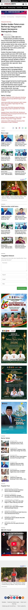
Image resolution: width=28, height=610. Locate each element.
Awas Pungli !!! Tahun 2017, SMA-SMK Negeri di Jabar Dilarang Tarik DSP (14, 501)
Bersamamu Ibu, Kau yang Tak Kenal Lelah (14, 523)
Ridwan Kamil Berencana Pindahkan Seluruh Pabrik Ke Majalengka (14, 490)
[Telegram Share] (22, 128)
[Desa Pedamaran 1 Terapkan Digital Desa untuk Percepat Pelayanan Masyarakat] (5, 472)
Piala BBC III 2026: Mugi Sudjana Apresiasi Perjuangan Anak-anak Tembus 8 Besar (18, 457)
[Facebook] (5, 597)
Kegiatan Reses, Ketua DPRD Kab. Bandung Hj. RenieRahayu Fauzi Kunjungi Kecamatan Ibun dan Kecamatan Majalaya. (14, 114)
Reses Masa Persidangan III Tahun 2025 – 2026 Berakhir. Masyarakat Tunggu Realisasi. (13, 118)
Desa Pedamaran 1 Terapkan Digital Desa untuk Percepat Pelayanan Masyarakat (17, 471)
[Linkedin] (14, 597)
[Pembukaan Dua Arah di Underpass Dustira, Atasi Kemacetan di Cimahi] (5, 443)
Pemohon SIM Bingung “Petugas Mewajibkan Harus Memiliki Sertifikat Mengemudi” (14, 496)
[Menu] (2, 4)
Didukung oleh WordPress (9, 606)
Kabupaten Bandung (6, 22)
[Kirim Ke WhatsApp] (25, 128)
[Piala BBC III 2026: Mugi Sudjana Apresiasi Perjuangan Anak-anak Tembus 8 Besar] (5, 457)
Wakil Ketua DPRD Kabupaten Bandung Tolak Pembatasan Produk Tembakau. (13, 121)
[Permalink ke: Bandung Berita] (2, 34)
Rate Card (23, 602)
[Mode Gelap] (23, 4)
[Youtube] (17, 597)
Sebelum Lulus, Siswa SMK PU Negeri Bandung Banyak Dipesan (14, 507)
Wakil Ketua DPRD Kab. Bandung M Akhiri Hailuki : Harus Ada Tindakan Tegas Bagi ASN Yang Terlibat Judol (14, 104)
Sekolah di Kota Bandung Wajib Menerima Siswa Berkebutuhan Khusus (16, 512)
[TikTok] (20, 597)
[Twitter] (8, 597)
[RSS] (23, 597)
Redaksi (4, 602)
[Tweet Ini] (16, 128)
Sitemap (14, 604)
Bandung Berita (7, 34)
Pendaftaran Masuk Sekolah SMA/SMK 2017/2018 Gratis (15, 518)
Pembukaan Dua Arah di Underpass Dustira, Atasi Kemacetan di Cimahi (16, 443)
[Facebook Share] (13, 128)
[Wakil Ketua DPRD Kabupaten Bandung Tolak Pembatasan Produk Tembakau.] (21, 166)
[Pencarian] (26, 4)
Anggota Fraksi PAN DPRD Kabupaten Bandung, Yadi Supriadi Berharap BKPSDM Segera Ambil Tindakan (13, 99)
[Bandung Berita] (10, 4)
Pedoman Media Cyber (13, 602)
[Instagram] (11, 597)
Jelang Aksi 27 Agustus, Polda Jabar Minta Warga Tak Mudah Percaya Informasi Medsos (18, 450)
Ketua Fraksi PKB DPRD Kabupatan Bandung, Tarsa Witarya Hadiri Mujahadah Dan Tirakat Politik (13, 109)
